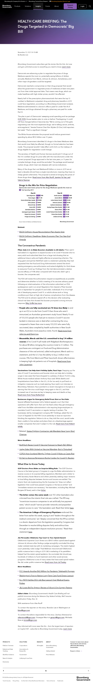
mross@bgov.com (30, 620)
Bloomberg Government (7, 6)
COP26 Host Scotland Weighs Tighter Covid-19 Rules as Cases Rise (46, 454)
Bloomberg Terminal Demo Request (38, 1)
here (72, 508)
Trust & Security (7, 681)
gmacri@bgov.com (57, 617)
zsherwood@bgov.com (26, 617)
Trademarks (60, 681)
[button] (16, 1)
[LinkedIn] (46, 671)
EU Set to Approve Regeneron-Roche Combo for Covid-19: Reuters (46, 458)
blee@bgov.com (24, 610)
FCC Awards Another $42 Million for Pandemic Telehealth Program (47, 571)
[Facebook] (4, 671)
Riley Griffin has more (34, 303)
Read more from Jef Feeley (55, 562)
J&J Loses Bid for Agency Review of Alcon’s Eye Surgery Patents (45, 588)
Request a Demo (75, 651)
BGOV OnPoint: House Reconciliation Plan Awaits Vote (41, 232)
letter (43, 490)
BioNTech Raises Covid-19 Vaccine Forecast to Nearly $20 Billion (45, 445)
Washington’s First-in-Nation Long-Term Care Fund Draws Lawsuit (46, 576)
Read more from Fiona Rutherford (31, 395)
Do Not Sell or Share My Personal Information (32, 681)
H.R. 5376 (21, 119)
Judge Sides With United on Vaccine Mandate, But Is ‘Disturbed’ (45, 449)
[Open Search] (90, 6)
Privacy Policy (16, 681)
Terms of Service (51, 681)
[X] (89, 671)
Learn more (66, 67)
